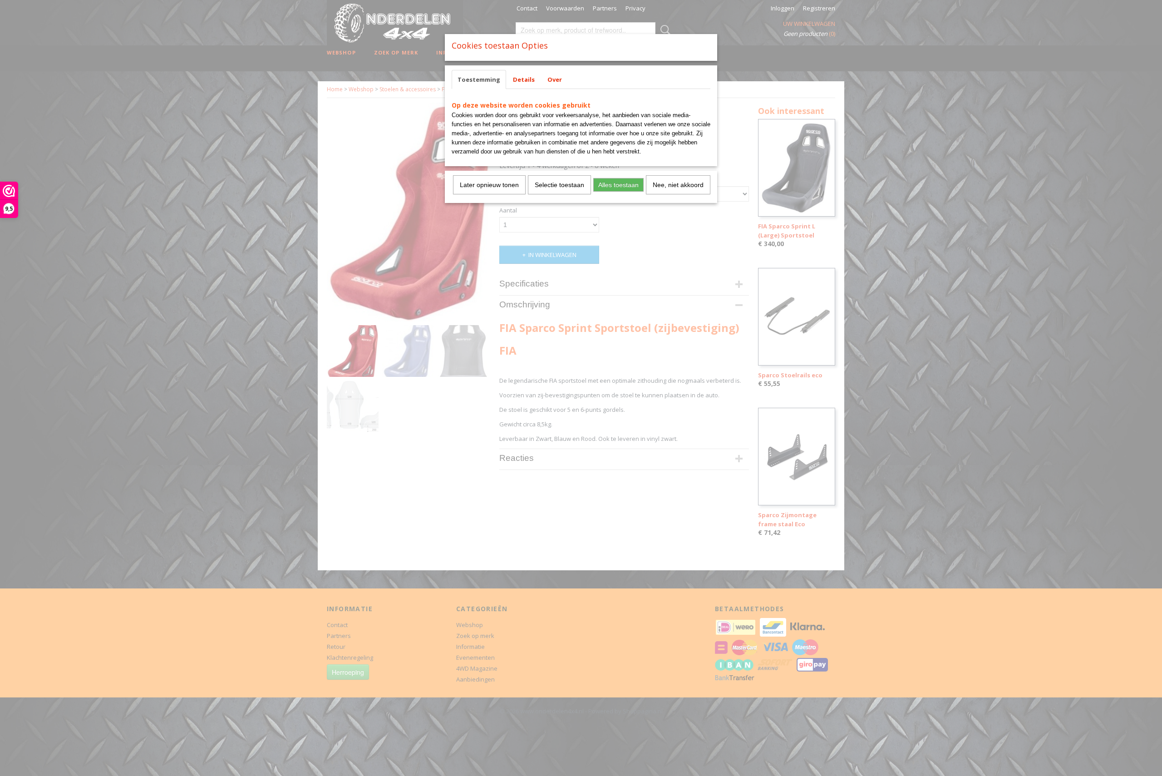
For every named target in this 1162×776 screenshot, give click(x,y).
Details (524, 79)
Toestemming (479, 79)
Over (554, 79)
